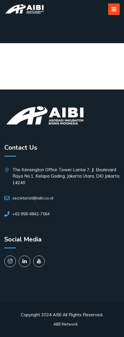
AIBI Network (65, 324)
